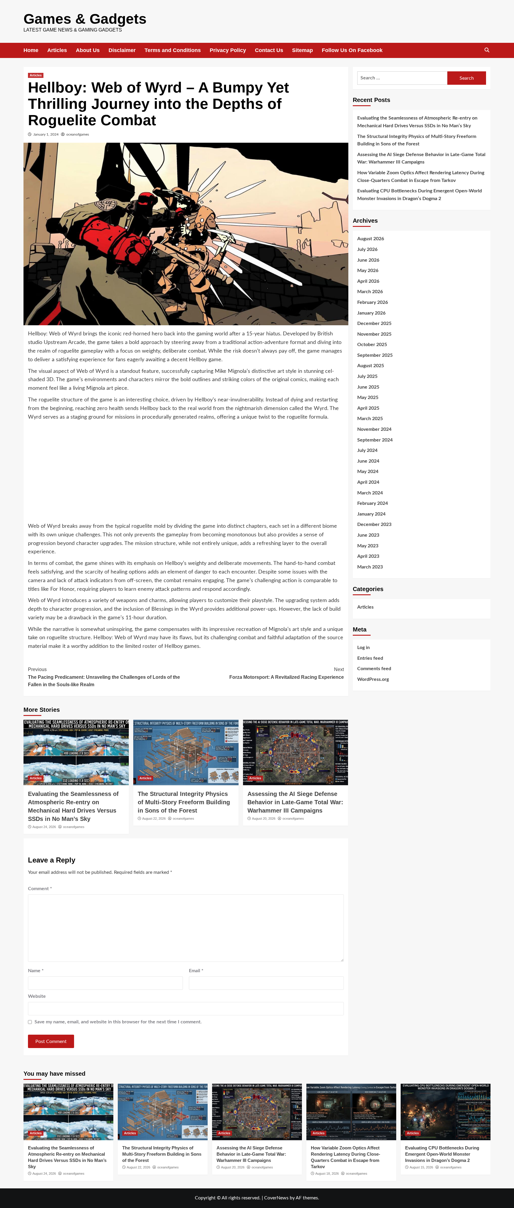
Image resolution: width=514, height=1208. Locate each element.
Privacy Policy (228, 50)
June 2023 (368, 534)
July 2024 (367, 450)
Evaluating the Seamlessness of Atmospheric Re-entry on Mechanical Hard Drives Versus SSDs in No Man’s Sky (417, 122)
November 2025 (374, 334)
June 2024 (368, 460)
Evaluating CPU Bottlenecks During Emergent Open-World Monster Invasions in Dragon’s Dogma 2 (419, 194)
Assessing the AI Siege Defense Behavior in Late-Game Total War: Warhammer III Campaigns (295, 802)
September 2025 (375, 355)
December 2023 (374, 524)
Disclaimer (122, 50)
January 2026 (371, 312)
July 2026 (367, 249)
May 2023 (367, 545)
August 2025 (370, 365)
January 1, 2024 (46, 134)
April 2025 (368, 408)
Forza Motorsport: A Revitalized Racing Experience (286, 673)
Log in (363, 647)
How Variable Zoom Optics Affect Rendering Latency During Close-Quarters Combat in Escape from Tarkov (420, 176)
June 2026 (368, 259)
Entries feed (370, 658)
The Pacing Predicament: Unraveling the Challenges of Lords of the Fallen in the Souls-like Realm (104, 677)
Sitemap (302, 50)
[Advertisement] (186, 474)
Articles (57, 50)
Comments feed (374, 668)
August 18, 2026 (327, 1173)
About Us (88, 50)
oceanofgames (77, 134)
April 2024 (368, 482)
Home (30, 50)
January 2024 (371, 513)
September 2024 (375, 439)
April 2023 (368, 556)
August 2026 (370, 238)
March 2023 (370, 566)
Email (196, 970)
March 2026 (370, 291)
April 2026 (368, 281)
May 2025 (367, 397)
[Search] (487, 50)
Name (36, 970)
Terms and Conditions (173, 50)
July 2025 (367, 376)
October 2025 (372, 344)
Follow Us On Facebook (352, 50)
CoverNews (276, 1198)
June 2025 (368, 386)
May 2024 (367, 471)
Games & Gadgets (85, 19)
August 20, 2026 (263, 818)
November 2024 (374, 429)
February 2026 (372, 302)
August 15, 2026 (421, 1167)
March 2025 (370, 418)
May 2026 (367, 270)
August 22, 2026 (154, 818)
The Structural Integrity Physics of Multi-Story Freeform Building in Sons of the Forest (184, 802)
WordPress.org (373, 679)
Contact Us (269, 50)
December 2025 (374, 323)
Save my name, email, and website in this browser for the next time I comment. (118, 1022)
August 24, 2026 (44, 827)
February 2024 (372, 503)
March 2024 (370, 492)
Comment (40, 888)
